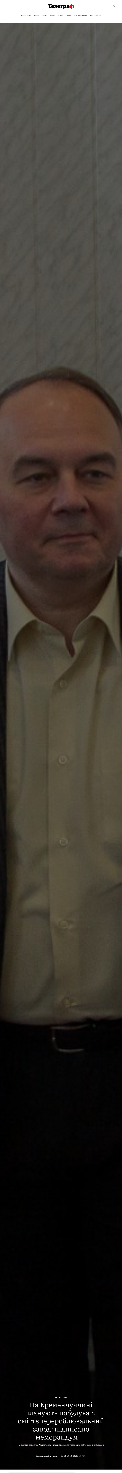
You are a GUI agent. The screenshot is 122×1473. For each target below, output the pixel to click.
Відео (52, 15)
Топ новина (26, 15)
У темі (36, 15)
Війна (60, 15)
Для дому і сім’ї (80, 15)
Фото (45, 15)
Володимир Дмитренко (47, 1456)
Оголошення (95, 15)
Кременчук (61, 1397)
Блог (69, 15)
